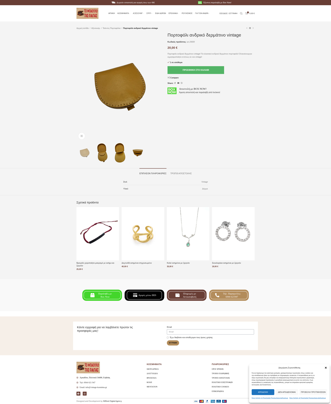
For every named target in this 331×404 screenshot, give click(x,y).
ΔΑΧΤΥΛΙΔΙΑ (152, 373)
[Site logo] (87, 13)
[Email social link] (178, 83)
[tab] (152, 172)
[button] (325, 367)
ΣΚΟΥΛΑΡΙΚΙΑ (153, 369)
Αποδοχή (263, 392)
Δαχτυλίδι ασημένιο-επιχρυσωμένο (137, 263)
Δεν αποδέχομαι (287, 392)
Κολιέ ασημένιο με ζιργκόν (178, 263)
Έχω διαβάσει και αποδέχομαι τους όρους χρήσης (191, 337)
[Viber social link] (181, 83)
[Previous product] (246, 28)
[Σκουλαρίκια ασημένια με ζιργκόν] (233, 233)
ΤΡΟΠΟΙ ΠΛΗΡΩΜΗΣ (220, 373)
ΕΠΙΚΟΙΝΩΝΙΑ (218, 391)
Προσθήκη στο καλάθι (196, 70)
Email (169, 327)
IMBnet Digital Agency (112, 401)
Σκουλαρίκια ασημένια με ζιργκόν (226, 263)
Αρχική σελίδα (82, 28)
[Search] (241, 13)
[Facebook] (78, 394)
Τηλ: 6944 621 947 (87, 382)
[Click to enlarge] (81, 136)
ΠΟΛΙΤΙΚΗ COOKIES (220, 387)
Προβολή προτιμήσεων (313, 392)
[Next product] (253, 28)
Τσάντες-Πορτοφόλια (112, 28)
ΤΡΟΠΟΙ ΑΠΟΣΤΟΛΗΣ (221, 378)
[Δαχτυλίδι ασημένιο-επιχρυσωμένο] (143, 233)
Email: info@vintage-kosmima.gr (93, 387)
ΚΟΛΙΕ (149, 382)
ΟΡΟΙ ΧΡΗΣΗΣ (218, 369)
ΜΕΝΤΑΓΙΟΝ (152, 387)
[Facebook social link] (175, 83)
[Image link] (88, 367)
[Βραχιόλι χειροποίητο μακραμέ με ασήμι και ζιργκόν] (97, 233)
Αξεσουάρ (95, 28)
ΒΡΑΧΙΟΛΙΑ (151, 378)
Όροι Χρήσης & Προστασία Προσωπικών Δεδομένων (270, 398)
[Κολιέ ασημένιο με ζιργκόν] (188, 233)
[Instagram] (85, 394)
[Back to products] (250, 28)
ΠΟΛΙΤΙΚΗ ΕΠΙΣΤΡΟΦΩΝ (222, 382)
